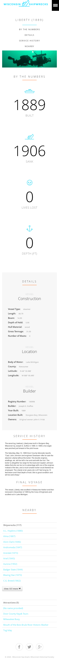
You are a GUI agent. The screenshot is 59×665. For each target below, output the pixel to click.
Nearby (29, 46)
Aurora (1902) (10, 563)
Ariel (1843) (9, 558)
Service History (29, 40)
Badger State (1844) (13, 569)
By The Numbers (29, 29)
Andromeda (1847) (12, 547)
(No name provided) (13, 608)
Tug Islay (7, 630)
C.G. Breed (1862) (12, 580)
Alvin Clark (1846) (12, 541)
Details (29, 35)
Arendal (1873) (10, 552)
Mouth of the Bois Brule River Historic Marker (25, 624)
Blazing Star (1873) (12, 575)
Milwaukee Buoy (11, 619)
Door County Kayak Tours (15, 613)
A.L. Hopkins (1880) (13, 530)
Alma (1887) (9, 536)
